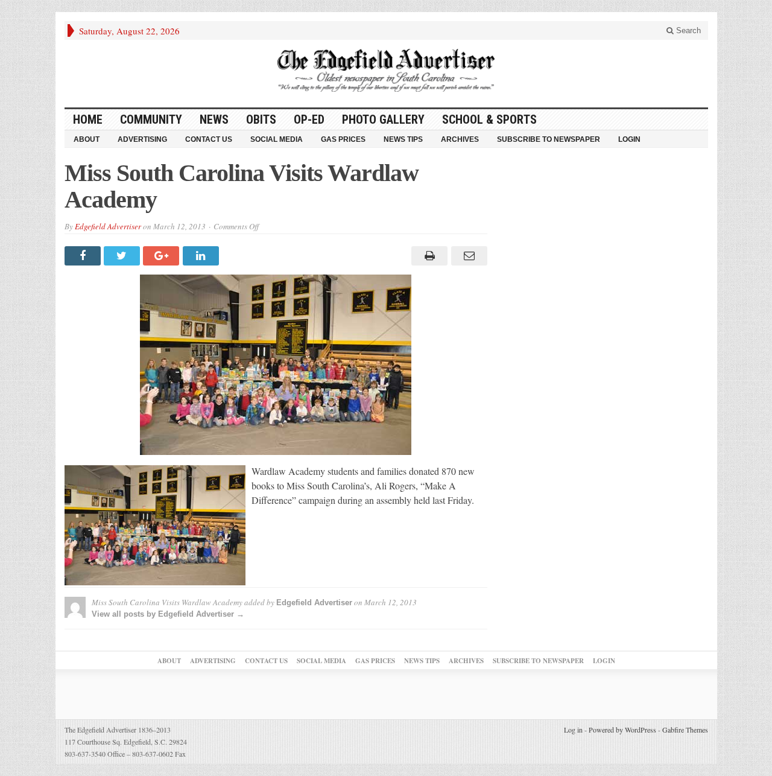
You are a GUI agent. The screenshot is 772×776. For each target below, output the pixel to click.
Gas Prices (343, 139)
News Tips (403, 139)
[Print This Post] (428, 256)
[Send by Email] (467, 256)
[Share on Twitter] (123, 256)
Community (151, 119)
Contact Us (208, 139)
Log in (573, 729)
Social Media (276, 139)
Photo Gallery (383, 119)
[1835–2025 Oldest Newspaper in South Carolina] (386, 70)
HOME (88, 119)
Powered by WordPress (622, 729)
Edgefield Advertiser (108, 226)
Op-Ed (309, 119)
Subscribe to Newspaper (548, 139)
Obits (261, 119)
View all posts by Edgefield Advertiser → (168, 614)
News (214, 119)
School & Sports (489, 119)
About (87, 139)
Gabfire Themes (685, 729)
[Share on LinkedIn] (202, 256)
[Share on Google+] (162, 256)
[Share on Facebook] (84, 256)
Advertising (142, 139)
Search (687, 30)
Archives (460, 139)
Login (629, 139)
